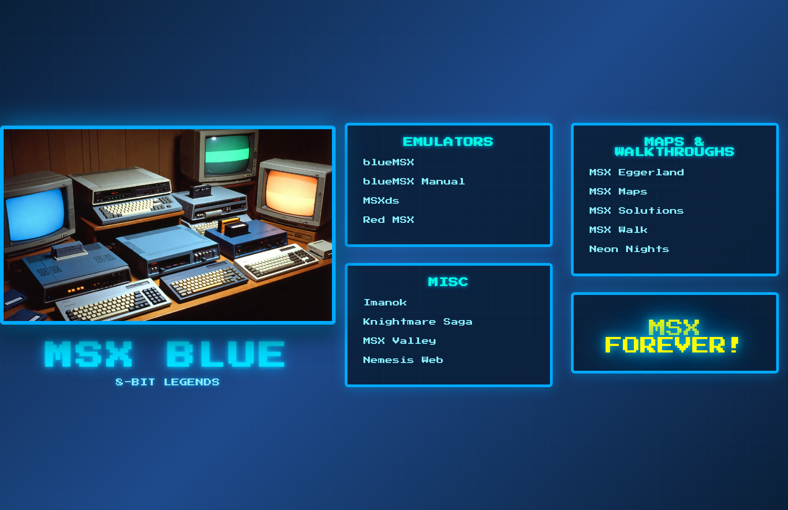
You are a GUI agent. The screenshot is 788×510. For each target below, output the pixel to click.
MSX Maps (619, 191)
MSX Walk (619, 230)
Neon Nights (630, 249)
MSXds (381, 201)
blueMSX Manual (414, 181)
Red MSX (389, 220)
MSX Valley (399, 341)
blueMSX (389, 162)
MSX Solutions (637, 211)
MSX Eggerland (637, 172)
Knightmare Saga (418, 322)
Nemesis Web (403, 360)
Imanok (385, 302)
